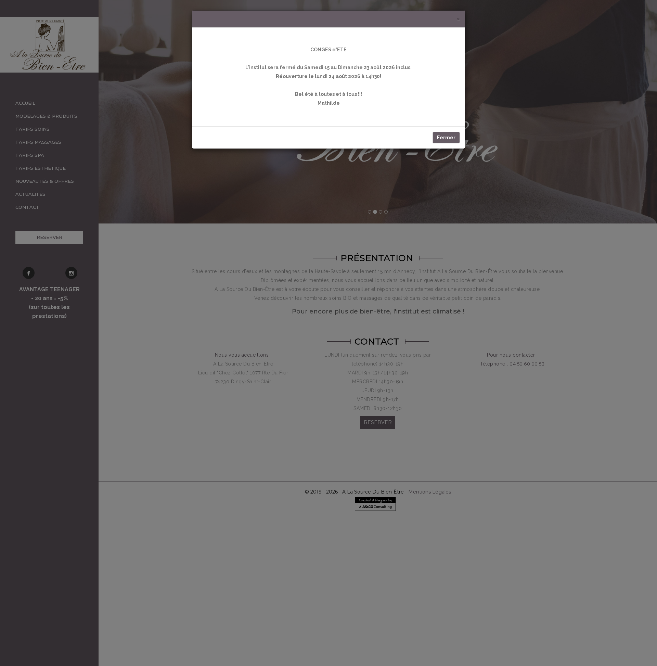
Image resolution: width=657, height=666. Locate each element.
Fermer (446, 137)
